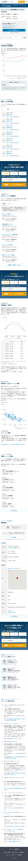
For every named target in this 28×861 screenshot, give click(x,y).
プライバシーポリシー (11, 855)
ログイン (11, 849)
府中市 (24, 4)
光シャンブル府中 (6, 213)
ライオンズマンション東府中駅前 (10, 234)
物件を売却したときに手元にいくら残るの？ (16, 826)
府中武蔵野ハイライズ (7, 224)
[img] (14, 327)
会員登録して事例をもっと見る (14, 265)
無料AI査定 (21, 1)
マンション (5, 173)
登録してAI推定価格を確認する (12, 116)
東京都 (20, 4)
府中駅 (5, 386)
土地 (22, 173)
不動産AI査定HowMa (6, 4)
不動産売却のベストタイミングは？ (14, 738)
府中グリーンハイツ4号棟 (8, 255)
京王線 (9, 610)
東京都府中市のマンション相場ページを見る (11, 371)
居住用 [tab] (4, 203)
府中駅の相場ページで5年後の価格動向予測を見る (13, 444)
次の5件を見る (14, 510)
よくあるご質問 (6, 852)
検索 (25, 37)
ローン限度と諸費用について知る (14, 841)
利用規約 (21, 852)
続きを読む (14, 537)
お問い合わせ (15, 852)
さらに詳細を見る (14, 616)
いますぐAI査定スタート (14, 30)
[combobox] (11, 37)
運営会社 (20, 855)
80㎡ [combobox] (8, 84)
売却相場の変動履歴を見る (13, 547)
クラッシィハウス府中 (7, 244)
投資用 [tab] (9, 203)
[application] (14, 67)
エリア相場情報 (14, 4)
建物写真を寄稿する (15, 527)
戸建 (14, 173)
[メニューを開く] (26, 2)
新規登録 (17, 849)
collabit (15, 858)
